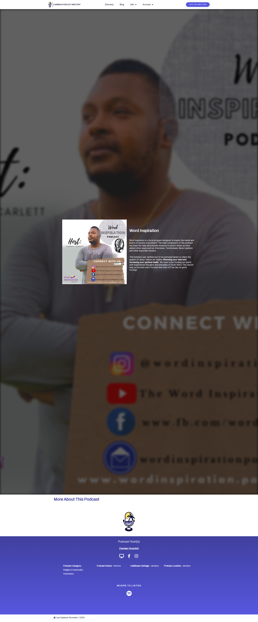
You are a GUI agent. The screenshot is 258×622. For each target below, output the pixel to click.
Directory (109, 4)
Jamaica (154, 566)
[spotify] (129, 593)
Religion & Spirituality (73, 570)
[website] (121, 556)
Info (132, 4)
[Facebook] (129, 556)
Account (146, 4)
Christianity (68, 574)
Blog (122, 4)
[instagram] (136, 556)
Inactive (117, 566)
